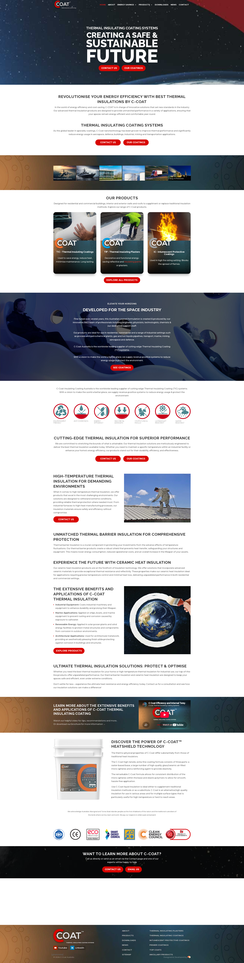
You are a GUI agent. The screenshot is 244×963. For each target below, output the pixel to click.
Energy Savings (125, 5)
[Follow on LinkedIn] (72, 948)
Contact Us (109, 68)
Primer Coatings (159, 945)
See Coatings (122, 367)
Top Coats (155, 950)
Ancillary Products (161, 954)
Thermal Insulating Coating (156, 346)
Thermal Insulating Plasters (166, 931)
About (111, 5)
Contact (184, 5)
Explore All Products (122, 280)
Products (144, 5)
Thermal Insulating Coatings (166, 935)
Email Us (133, 869)
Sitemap (126, 954)
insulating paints (132, 262)
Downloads (161, 5)
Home (103, 5)
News (174, 5)
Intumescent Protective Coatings (169, 940)
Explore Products (69, 650)
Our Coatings (133, 68)
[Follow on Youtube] (55, 948)
